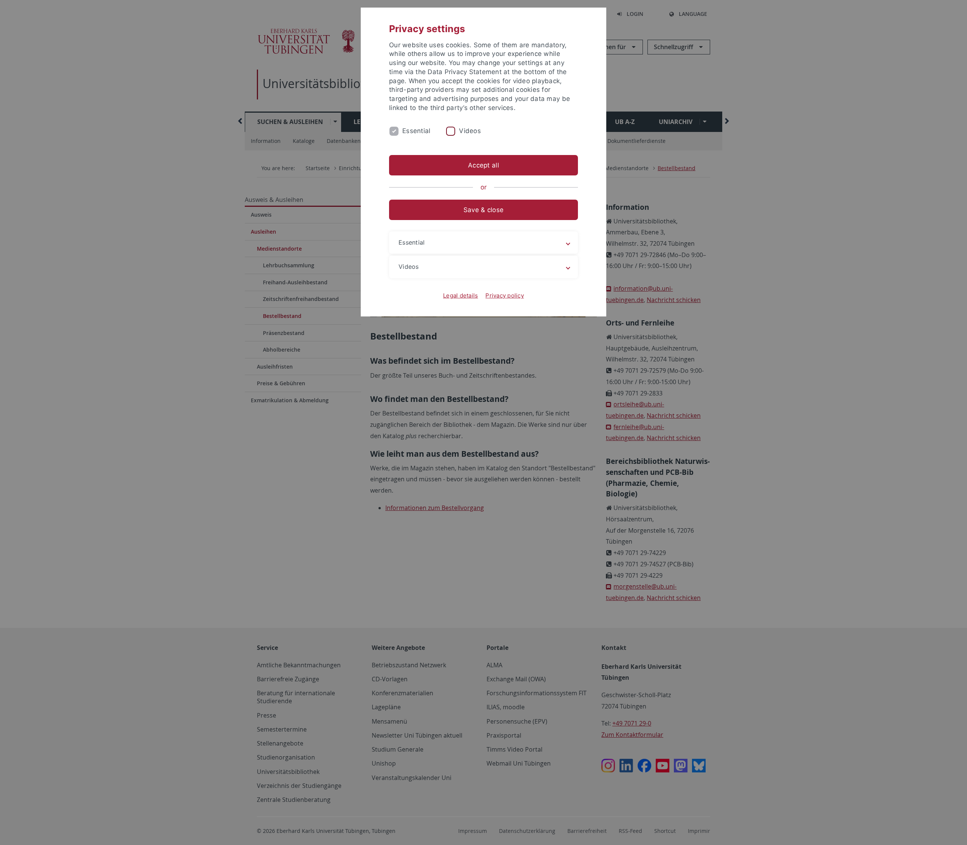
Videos (470, 131)
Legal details (460, 295)
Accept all (483, 165)
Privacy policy (504, 295)
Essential (416, 131)
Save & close (483, 210)
